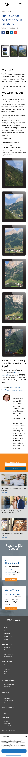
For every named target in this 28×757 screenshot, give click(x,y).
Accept (14, 751)
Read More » (4, 492)
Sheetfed (6, 667)
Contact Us (8, 639)
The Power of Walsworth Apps (12, 390)
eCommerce (7, 711)
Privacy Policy (18, 755)
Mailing (5, 673)
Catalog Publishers (8, 654)
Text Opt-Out (7, 686)
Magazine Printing (8, 650)
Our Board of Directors (9, 726)
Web (5, 664)
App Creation (15, 387)
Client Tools (8, 636)
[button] (26, 736)
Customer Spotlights (8, 700)
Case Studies (7, 698)
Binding (5, 671)
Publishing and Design (9, 684)
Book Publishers (7, 652)
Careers (7, 633)
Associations (7, 647)
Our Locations (7, 723)
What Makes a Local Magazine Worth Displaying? (12, 534)
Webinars (6, 703)
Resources (6, 696)
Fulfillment (6, 676)
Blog (22, 387)
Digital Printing (7, 669)
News (6, 627)
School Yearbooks (8, 656)
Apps (5, 713)
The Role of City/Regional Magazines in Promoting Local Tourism (12, 511)
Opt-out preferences (10, 755)
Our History (6, 721)
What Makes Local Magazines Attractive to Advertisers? (13, 489)
